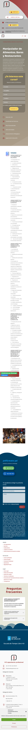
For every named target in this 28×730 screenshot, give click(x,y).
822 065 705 (10, 474)
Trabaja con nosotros (8, 549)
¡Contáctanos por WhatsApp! (9, 373)
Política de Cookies (8, 574)
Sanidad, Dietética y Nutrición (9, 41)
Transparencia (7, 581)
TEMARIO (13, 153)
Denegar (14, 723)
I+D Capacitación (7, 544)
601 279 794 (10, 468)
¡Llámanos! (4, 375)
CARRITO (14, 25)
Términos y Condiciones (9, 576)
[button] (26, 711)
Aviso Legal (6, 571)
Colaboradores (7, 547)
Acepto (14, 719)
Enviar (21, 507)
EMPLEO (15, 12)
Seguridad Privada (7, 564)
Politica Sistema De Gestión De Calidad (12, 551)
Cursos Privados (19, 41)
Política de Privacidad (15, 504)
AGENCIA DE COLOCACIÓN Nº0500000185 (14, 28)
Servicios (5, 546)
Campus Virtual (15, 17)
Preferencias (14, 726)
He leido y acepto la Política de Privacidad (13, 105)
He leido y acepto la (11, 504)
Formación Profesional (8, 561)
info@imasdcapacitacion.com (11, 22)
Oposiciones (6, 562)
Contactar (13, 109)
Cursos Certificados (8, 557)
